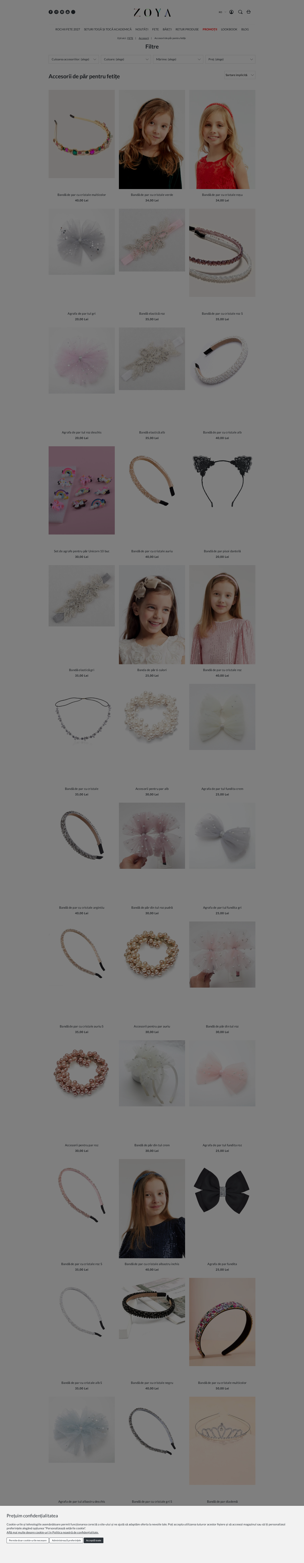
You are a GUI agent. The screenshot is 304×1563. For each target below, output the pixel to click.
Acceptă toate (93, 1540)
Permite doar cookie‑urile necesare (28, 1540)
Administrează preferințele (66, 1540)
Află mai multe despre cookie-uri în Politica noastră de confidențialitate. (53, 1532)
